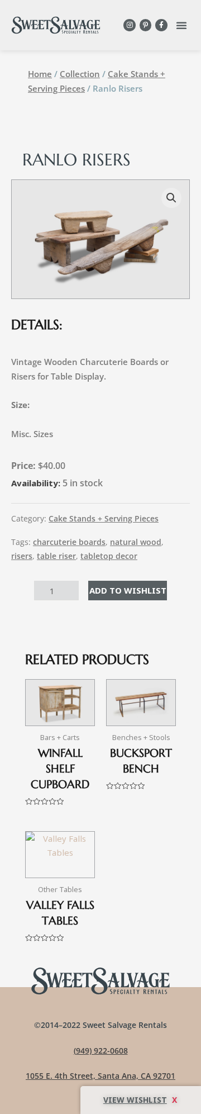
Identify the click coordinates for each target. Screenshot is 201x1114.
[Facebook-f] (161, 25)
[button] (181, 25)
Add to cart (127, 590)
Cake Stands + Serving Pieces (104, 519)
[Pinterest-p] (146, 25)
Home (40, 73)
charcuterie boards (69, 542)
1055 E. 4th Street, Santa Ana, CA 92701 (100, 1075)
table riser (56, 556)
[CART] (140, 1100)
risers (21, 556)
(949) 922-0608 (101, 1050)
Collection (80, 73)
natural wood (135, 542)
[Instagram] (129, 25)
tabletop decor (108, 556)
